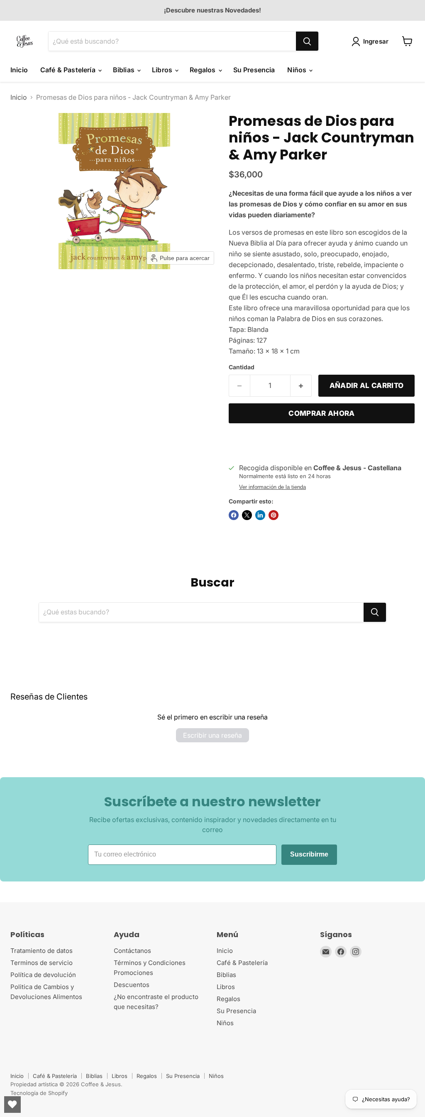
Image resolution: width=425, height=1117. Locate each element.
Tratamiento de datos (41, 951)
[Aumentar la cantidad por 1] (301, 386)
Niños (297, 70)
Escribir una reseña (212, 735)
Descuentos (131, 985)
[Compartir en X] (247, 515)
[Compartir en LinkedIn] (260, 515)
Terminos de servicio (41, 963)
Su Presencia (254, 70)
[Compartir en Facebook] (234, 515)
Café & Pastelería (68, 70)
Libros (163, 70)
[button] (372, 42)
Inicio (19, 70)
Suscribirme (309, 854)
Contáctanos (132, 951)
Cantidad (241, 367)
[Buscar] (307, 41)
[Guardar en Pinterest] (273, 515)
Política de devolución (43, 975)
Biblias (124, 70)
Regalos (203, 70)
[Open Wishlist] (12, 1104)
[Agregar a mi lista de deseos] (237, 442)
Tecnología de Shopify (39, 1093)
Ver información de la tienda (272, 487)
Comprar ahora (321, 413)
